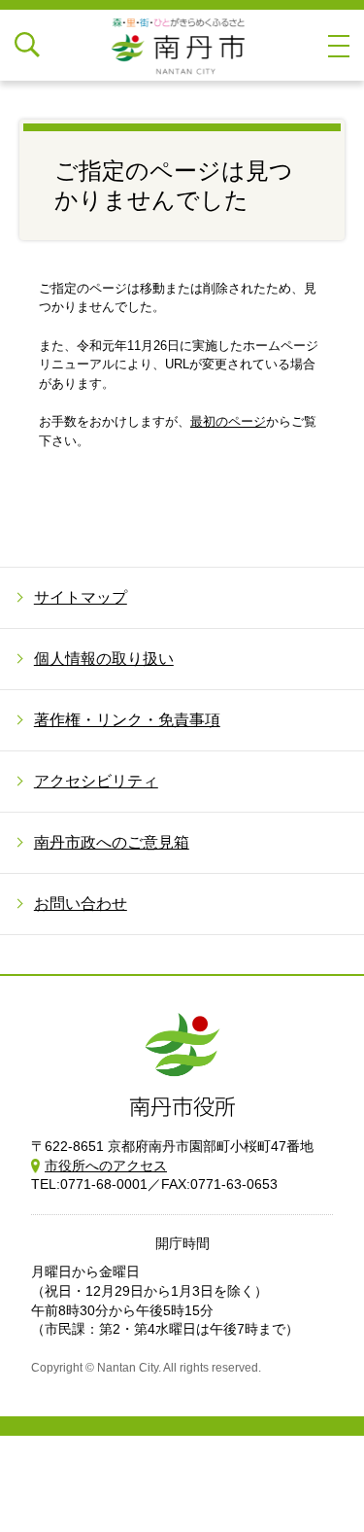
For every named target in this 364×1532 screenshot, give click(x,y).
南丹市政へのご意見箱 (111, 842)
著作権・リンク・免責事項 (127, 720)
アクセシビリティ (96, 781)
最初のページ (228, 421)
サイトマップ (80, 597)
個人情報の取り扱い (104, 658)
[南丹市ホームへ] (182, 45)
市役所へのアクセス (106, 1165)
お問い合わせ (80, 903)
